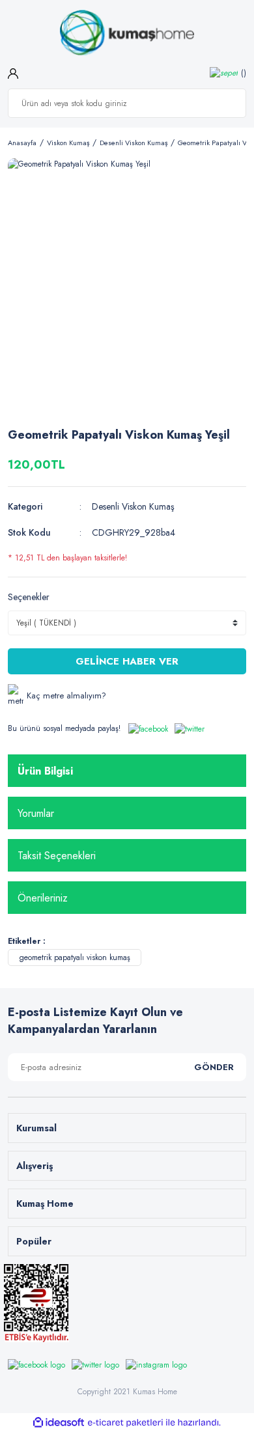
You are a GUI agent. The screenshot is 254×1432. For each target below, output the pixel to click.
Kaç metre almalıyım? (66, 695)
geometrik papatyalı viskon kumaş (74, 957)
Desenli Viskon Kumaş (133, 506)
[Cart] (228, 72)
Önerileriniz (43, 897)
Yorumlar (36, 813)
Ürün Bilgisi (45, 771)
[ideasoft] (59, 1422)
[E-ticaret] (125, 1423)
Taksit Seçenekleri (57, 855)
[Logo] (126, 33)
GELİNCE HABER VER (127, 661)
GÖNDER (214, 1067)
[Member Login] (13, 72)
